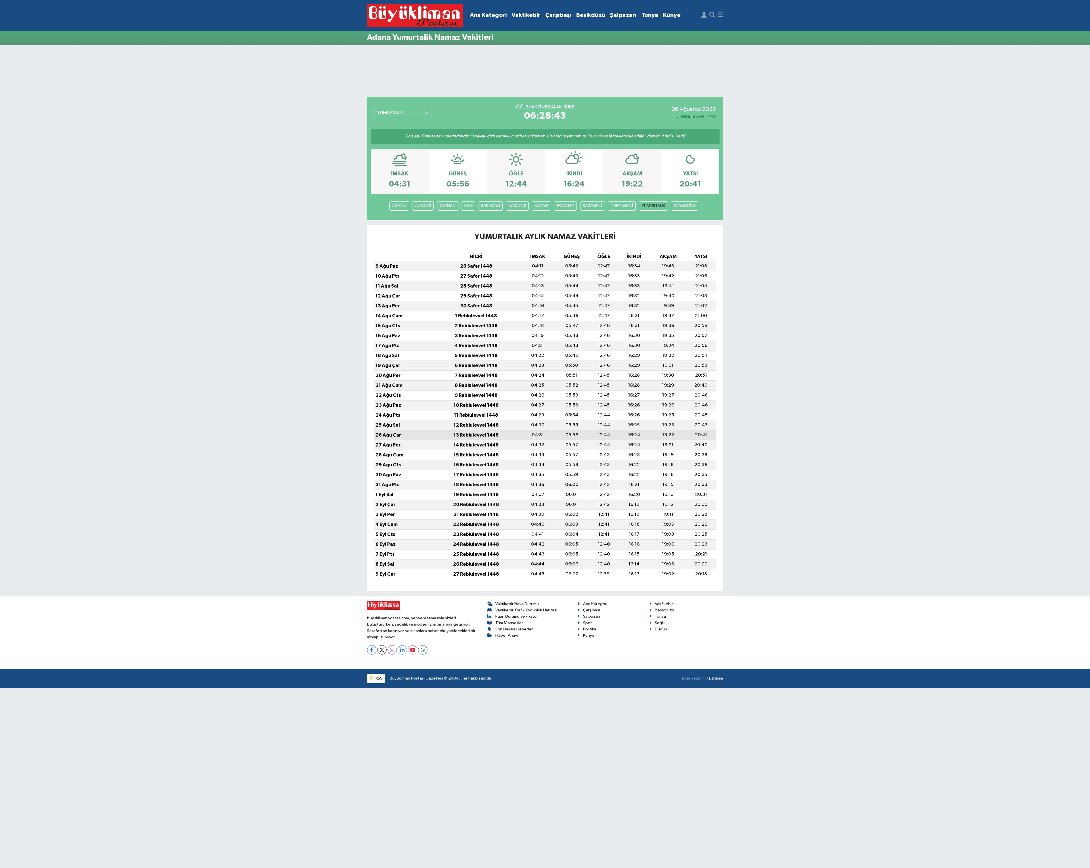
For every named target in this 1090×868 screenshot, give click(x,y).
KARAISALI (490, 206)
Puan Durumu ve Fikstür (516, 616)
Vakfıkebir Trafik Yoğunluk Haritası (526, 610)
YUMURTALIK (653, 206)
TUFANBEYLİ (622, 206)
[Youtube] (412, 650)
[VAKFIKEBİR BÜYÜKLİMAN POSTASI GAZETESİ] (415, 15)
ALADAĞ (423, 206)
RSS (378, 678)
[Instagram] (392, 650)
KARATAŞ (517, 206)
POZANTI (565, 206)
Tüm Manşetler (509, 623)
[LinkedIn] (402, 650)
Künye (672, 15)
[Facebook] (371, 650)
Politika (589, 629)
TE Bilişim (715, 678)
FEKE (468, 206)
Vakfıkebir (526, 15)
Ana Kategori (488, 15)
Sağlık (660, 623)
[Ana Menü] (720, 15)
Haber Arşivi (506, 635)
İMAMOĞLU (685, 206)
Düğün (661, 629)
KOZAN (541, 206)
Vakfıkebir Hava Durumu (517, 604)
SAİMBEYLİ (592, 206)
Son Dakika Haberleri (514, 629)
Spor (587, 623)
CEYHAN (448, 206)
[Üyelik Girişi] (704, 15)
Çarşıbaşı (558, 15)
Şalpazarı (623, 15)
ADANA (399, 206)
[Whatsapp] (422, 650)
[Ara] (712, 15)
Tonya (650, 15)
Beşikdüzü (590, 15)
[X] (382, 650)
